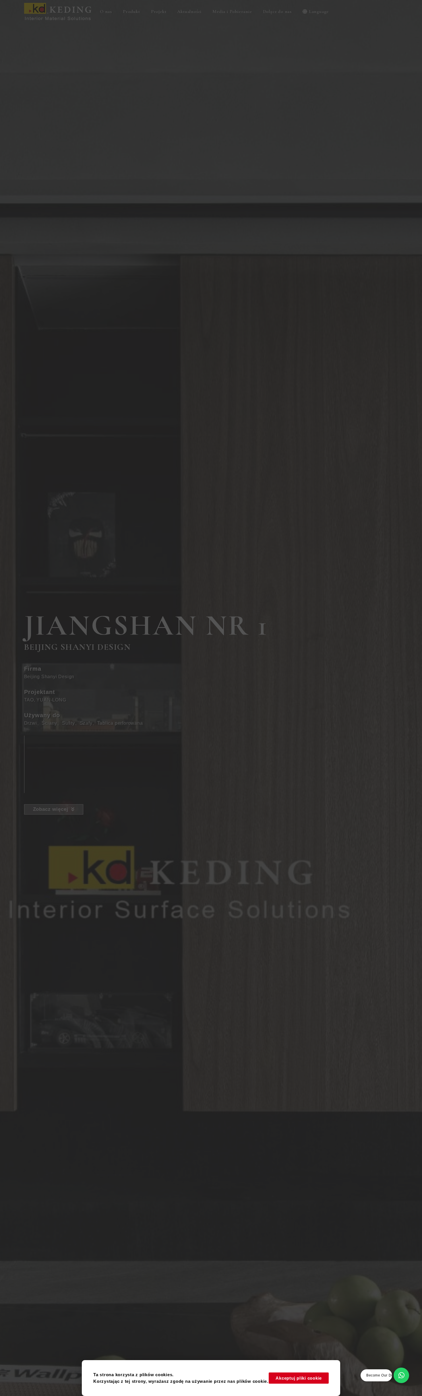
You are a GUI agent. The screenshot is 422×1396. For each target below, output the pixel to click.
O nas (106, 11)
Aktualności (189, 11)
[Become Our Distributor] (401, 1375)
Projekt (159, 11)
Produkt (131, 11)
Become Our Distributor (386, 1375)
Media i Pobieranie (232, 11)
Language (319, 11)
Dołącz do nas (277, 11)
